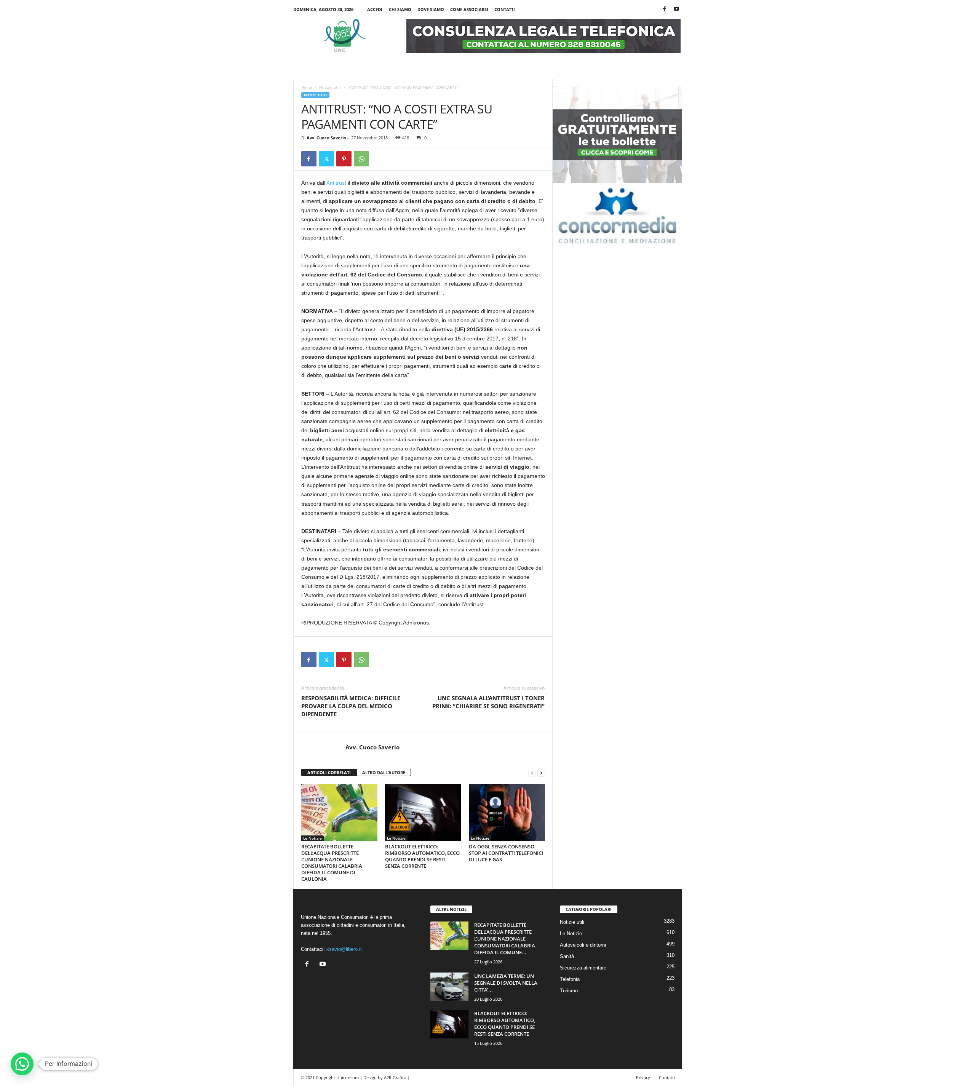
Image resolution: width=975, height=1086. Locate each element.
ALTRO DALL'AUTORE (383, 772)
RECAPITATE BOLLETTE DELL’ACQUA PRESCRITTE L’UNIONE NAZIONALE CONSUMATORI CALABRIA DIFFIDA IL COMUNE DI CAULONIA (331, 862)
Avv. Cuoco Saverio (326, 138)
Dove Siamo (430, 9)
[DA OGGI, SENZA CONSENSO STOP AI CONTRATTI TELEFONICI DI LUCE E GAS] (507, 812)
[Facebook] (664, 9)
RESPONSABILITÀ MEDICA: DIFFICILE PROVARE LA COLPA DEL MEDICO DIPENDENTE (350, 706)
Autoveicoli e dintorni (583, 945)
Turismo (569, 990)
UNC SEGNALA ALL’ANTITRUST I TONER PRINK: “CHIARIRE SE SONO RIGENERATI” (488, 702)
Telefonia (570, 979)
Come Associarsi (469, 9)
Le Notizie (312, 838)
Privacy (643, 1077)
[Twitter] (326, 158)
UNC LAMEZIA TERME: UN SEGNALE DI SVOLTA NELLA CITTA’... (505, 983)
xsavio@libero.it (344, 949)
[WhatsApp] (361, 158)
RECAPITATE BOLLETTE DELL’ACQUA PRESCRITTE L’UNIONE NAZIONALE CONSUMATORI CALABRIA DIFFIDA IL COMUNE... (504, 939)
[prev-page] (532, 773)
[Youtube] (676, 9)
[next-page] (541, 773)
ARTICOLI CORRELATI (329, 772)
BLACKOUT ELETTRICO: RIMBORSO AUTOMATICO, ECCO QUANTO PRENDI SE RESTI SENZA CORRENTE (422, 856)
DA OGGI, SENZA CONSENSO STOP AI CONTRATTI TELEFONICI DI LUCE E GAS (506, 853)
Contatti (504, 9)
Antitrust (336, 183)
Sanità (567, 956)
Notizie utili (330, 87)
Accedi (374, 9)
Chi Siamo (400, 9)
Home (306, 87)
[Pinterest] (344, 158)
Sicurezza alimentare (583, 968)
